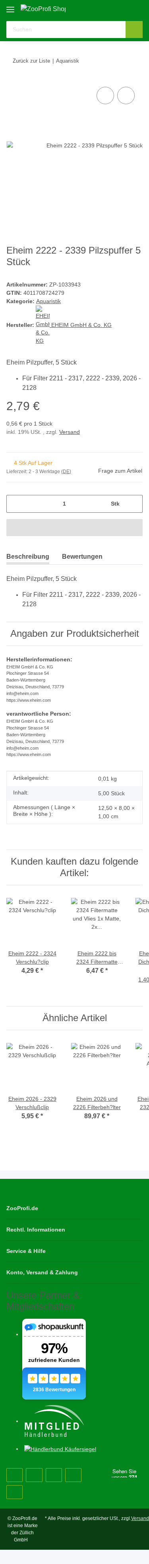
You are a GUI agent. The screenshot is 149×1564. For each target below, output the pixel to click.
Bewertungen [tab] (82, 556)
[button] (111, 9)
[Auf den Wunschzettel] (126, 95)
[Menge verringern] (15, 503)
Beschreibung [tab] (27, 556)
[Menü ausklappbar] (10, 6)
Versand (69, 432)
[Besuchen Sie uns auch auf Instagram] (54, 1475)
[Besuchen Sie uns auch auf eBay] (14, 1492)
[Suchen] (134, 29)
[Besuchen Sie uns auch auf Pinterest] (34, 1475)
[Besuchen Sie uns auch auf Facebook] (14, 1475)
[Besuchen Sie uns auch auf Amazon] (73, 1475)
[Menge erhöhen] (133, 503)
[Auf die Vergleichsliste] (105, 95)
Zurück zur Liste (31, 61)
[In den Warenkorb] (74, 527)
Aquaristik (48, 301)
